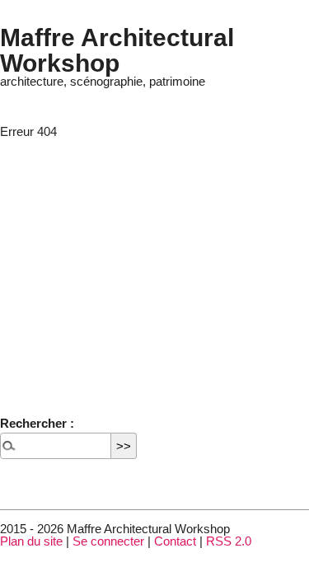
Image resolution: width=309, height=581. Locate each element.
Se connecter (108, 541)
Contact (175, 541)
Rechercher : (37, 423)
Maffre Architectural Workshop (117, 49)
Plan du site (31, 541)
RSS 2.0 (228, 541)
